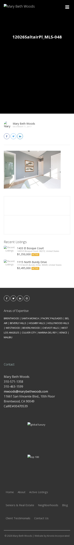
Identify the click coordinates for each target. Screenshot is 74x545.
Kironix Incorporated (58, 535)
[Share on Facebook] (7, 136)
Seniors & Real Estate (20, 505)
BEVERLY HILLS (18, 323)
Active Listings (38, 492)
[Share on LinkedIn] (20, 136)
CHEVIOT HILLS (50, 327)
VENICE (63, 332)
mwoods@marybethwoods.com (26, 391)
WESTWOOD (13, 327)
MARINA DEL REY (47, 332)
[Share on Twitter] (13, 136)
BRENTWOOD (11, 318)
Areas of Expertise (16, 311)
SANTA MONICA (30, 318)
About (21, 492)
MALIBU (8, 337)
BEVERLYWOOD (31, 327)
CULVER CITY (29, 332)
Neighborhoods (48, 505)
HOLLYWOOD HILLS (58, 323)
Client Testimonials (18, 518)
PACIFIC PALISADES (52, 318)
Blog (65, 505)
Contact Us (41, 518)
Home (10, 492)
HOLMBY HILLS (37, 323)
